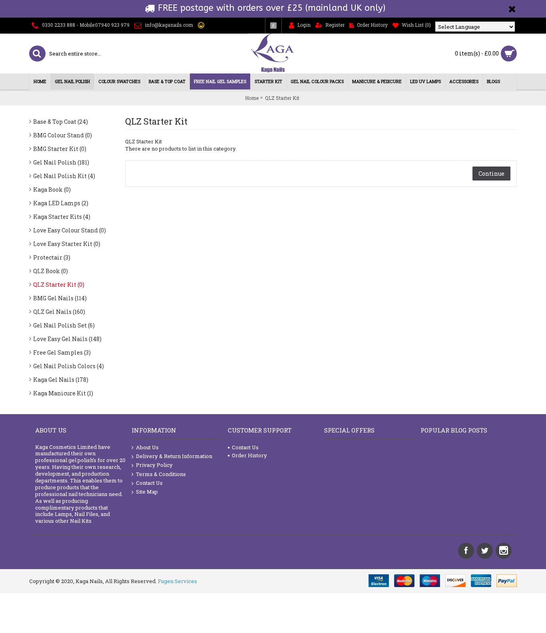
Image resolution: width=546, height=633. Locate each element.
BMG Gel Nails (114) (60, 298)
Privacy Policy (154, 464)
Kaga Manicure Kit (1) (63, 393)
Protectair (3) (51, 257)
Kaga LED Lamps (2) (60, 203)
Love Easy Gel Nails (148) (67, 339)
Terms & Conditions (161, 474)
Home (252, 98)
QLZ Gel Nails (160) (59, 312)
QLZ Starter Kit (282, 98)
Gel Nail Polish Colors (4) (68, 366)
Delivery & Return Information (174, 456)
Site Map (147, 491)
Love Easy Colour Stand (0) (69, 230)
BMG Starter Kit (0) (59, 149)
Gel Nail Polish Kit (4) (64, 176)
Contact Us (149, 482)
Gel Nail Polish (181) (61, 162)
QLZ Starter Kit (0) (58, 284)
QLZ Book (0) (50, 271)
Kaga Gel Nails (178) (60, 379)
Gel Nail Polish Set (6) (64, 325)
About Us (147, 447)
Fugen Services (177, 581)
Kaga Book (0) (52, 189)
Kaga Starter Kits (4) (61, 216)
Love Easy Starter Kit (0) (66, 244)
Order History (249, 455)
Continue (491, 173)
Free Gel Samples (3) (62, 352)
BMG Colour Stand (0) (62, 135)
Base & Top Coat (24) (60, 121)
